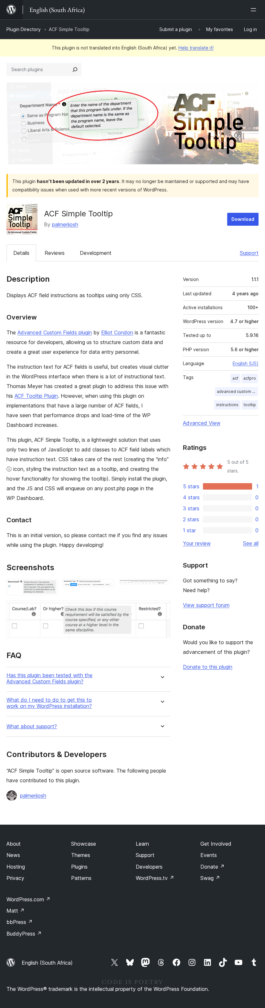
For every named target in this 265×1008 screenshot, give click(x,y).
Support (249, 253)
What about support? (31, 726)
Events (208, 855)
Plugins (79, 866)
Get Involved (215, 843)
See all (251, 543)
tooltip (250, 404)
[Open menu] (254, 9)
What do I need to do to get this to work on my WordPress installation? (49, 703)
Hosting (15, 866)
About (13, 843)
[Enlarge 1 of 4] (49, 587)
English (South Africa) (47, 962)
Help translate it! (196, 47)
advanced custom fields (237, 391)
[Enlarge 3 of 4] (161, 587)
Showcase (83, 843)
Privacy (15, 878)
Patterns (81, 878)
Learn (142, 843)
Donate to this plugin (207, 667)
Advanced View (201, 423)
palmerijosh (65, 224)
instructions (227, 404)
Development (95, 253)
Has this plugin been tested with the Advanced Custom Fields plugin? (49, 678)
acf (235, 378)
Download (242, 219)
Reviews (55, 253)
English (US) (246, 363)
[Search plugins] (75, 69)
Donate (212, 866)
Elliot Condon (117, 332)
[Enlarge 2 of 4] (105, 587)
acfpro (249, 378)
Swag (210, 878)
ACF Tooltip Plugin (36, 396)
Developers (149, 866)
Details (21, 253)
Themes (80, 855)
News (13, 855)
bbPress (19, 922)
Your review (197, 543)
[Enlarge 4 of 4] (161, 609)
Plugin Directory (23, 29)
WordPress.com (28, 899)
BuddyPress (24, 933)
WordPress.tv (155, 878)
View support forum (206, 605)
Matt (15, 910)
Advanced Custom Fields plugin (54, 332)
